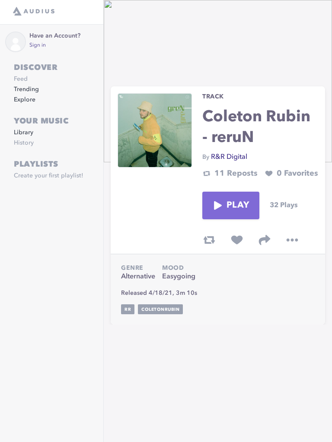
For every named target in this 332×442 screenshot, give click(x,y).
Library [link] (23, 132)
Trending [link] (26, 89)
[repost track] (209, 240)
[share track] (264, 240)
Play (238, 205)
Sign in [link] (37, 45)
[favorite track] (237, 240)
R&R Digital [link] (229, 157)
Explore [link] (24, 100)
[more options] (292, 240)
